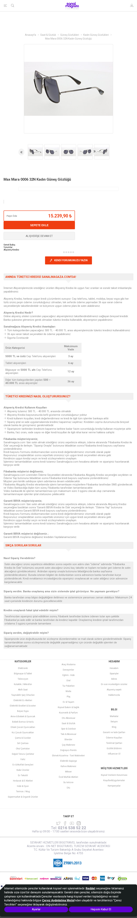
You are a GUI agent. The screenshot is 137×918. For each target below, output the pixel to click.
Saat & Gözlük (68, 723)
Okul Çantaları (23, 748)
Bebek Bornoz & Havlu (23, 722)
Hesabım (114, 668)
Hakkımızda (114, 695)
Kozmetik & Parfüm (68, 712)
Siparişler (114, 673)
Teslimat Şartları (114, 743)
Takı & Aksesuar (68, 734)
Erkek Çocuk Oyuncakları (23, 727)
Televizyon (23, 679)
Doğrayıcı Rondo (68, 750)
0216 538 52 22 (72, 828)
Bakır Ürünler (23, 770)
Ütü (68, 787)
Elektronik (23, 668)
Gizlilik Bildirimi (114, 748)
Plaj (68, 696)
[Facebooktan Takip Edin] (65, 823)
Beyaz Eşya (23, 711)
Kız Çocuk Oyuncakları (23, 732)
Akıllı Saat (23, 689)
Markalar (114, 716)
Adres (114, 679)
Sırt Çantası (23, 743)
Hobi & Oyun (23, 786)
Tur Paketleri (68, 686)
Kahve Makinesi (68, 766)
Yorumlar (8, 247)
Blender (68, 739)
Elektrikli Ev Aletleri (23, 700)
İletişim (114, 721)
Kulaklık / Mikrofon (23, 684)
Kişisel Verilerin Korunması (114, 775)
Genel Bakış (9, 245)
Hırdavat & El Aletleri (23, 781)
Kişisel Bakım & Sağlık (68, 707)
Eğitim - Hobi (68, 675)
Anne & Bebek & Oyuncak (23, 716)
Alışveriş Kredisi (11, 250)
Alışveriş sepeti (114, 689)
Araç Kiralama (68, 664)
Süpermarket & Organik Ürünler (23, 797)
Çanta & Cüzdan (23, 738)
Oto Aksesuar (68, 718)
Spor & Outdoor (68, 729)
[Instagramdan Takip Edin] (72, 823)
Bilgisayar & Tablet (23, 673)
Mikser (68, 771)
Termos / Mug (23, 791)
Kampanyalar (114, 786)
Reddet (90, 888)
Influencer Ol (114, 754)
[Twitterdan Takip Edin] (58, 823)
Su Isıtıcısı (68, 782)
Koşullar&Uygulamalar (114, 780)
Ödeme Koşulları (114, 737)
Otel (68, 680)
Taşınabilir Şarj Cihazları (23, 695)
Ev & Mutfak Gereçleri (22, 764)
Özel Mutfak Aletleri (68, 777)
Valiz (22, 759)
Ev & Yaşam (68, 702)
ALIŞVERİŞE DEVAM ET (39, 236)
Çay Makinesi (68, 745)
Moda (68, 691)
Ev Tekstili (23, 775)
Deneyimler (68, 670)
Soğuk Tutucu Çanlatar (23, 754)
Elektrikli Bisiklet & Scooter (23, 705)
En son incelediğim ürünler (114, 684)
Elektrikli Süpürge (68, 761)
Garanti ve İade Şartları (114, 732)
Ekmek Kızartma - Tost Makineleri (68, 755)
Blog (114, 727)
